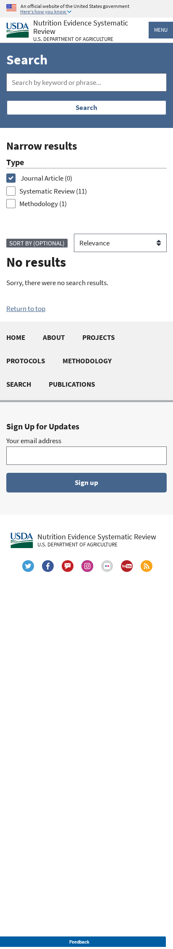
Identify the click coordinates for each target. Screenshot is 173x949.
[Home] (17, 30)
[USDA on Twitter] (28, 566)
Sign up (86, 482)
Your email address (33, 440)
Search (86, 107)
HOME (15, 337)
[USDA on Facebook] (48, 566)
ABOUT (54, 337)
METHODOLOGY (87, 360)
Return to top (25, 308)
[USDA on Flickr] (107, 566)
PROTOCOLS (25, 360)
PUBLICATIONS (72, 384)
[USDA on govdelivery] (67, 566)
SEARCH (18, 384)
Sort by (37, 243)
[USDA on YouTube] (127, 566)
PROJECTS (98, 337)
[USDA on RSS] (146, 566)
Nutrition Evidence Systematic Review (80, 31)
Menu (161, 29)
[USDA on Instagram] (87, 566)
